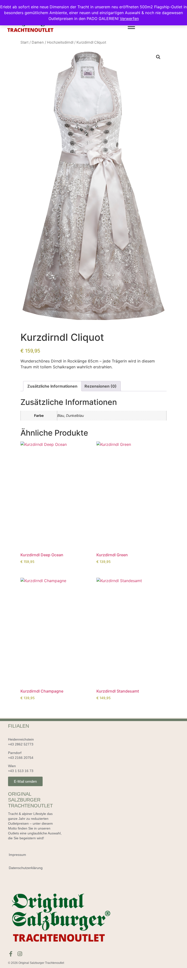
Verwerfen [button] (129, 18)
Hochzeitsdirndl (60, 42)
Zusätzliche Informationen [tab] (52, 386)
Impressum (17, 855)
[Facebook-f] (10, 954)
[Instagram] (19, 954)
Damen (38, 42)
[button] (131, 26)
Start (24, 42)
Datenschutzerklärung (26, 868)
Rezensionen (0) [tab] (100, 386)
